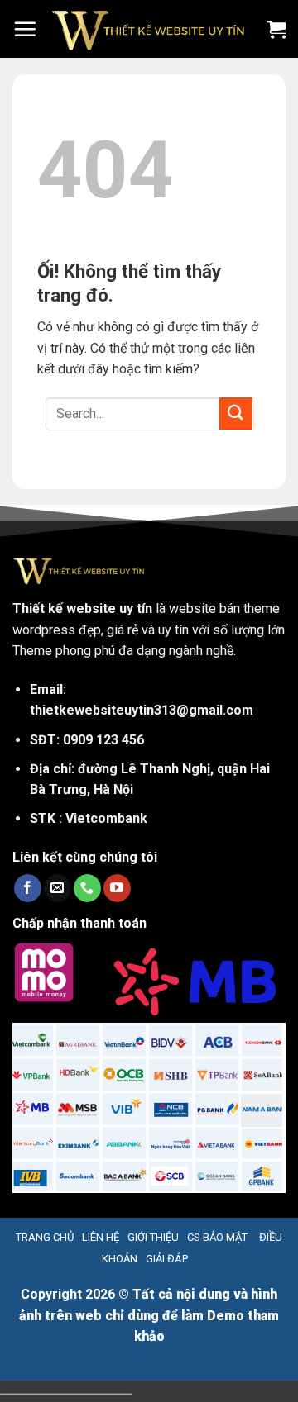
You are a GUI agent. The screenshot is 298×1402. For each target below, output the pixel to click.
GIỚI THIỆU (153, 1237)
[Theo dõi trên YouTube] (117, 888)
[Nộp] (235, 413)
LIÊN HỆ (100, 1237)
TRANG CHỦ (45, 1237)
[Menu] (24, 29)
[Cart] (276, 29)
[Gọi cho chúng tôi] (87, 888)
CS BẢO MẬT (217, 1237)
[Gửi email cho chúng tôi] (57, 888)
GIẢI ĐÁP (167, 1258)
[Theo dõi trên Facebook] (27, 888)
